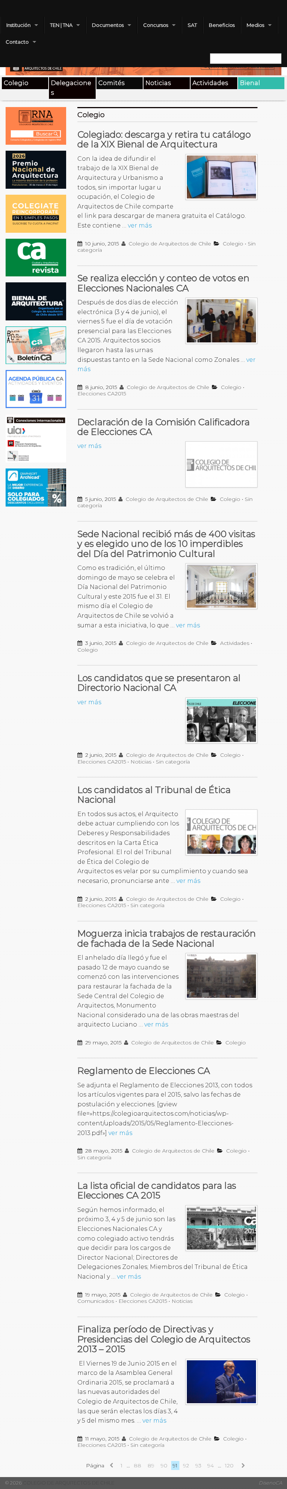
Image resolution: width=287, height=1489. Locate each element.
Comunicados (95, 1301)
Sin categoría (173, 761)
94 (210, 1465)
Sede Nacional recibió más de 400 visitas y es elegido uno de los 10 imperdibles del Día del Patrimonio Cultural (166, 544)
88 (137, 1465)
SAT (192, 25)
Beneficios (222, 25)
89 (151, 1465)
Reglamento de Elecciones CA (143, 1070)
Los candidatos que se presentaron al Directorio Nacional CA (159, 683)
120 (229, 1465)
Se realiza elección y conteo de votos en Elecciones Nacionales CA (163, 283)
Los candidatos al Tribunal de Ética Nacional (154, 794)
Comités (111, 83)
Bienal (250, 83)
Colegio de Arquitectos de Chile (169, 243)
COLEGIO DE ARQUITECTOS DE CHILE (68, 1483)
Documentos (108, 25)
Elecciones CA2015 (101, 393)
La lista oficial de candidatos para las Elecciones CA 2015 (156, 1190)
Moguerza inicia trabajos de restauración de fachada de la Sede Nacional (166, 938)
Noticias (158, 83)
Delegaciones (71, 87)
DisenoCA (270, 1483)
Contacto (17, 42)
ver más (140, 225)
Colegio (16, 83)
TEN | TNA (61, 25)
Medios (255, 25)
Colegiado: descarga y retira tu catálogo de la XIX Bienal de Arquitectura (164, 139)
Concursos (155, 25)
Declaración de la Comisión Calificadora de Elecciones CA (163, 427)
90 (164, 1465)
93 (198, 1465)
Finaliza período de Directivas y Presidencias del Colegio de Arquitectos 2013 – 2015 (163, 1339)
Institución (18, 25)
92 (186, 1465)
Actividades (210, 83)
